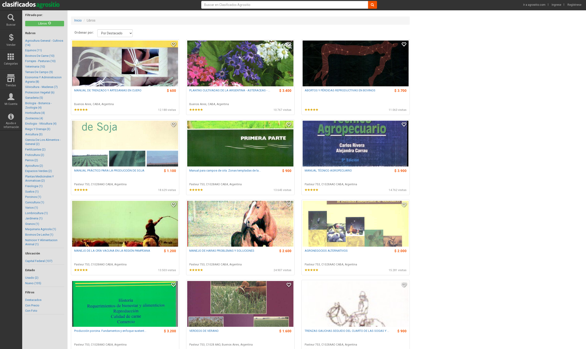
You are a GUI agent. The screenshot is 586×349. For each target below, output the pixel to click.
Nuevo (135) (33, 283)
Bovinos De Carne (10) (39, 55)
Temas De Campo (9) (39, 72)
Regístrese (574, 4)
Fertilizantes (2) (35, 149)
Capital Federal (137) (38, 261)
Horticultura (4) (35, 113)
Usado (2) (31, 277)
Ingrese (556, 4)
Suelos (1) (32, 191)
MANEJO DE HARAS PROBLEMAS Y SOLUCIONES (221, 250)
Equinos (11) (33, 50)
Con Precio (32, 305)
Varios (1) (31, 207)
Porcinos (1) (33, 197)
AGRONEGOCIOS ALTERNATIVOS (326, 250)
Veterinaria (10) (35, 66)
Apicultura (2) (34, 165)
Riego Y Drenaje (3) (37, 129)
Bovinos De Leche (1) (39, 234)
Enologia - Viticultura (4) (41, 123)
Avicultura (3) (34, 134)
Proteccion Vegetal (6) (39, 92)
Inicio (78, 20)
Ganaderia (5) (34, 97)
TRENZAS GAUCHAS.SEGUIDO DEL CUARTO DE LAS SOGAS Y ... (347, 331)
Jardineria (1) (34, 218)
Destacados (33, 300)
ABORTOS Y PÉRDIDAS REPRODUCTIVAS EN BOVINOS (340, 90)
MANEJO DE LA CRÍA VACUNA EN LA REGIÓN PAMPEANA (112, 250)
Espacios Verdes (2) (38, 171)
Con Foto (31, 310)
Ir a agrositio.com (534, 4)
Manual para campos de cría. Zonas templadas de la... (225, 170)
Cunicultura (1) (34, 202)
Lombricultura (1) (36, 213)
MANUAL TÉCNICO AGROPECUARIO (328, 170)
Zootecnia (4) (34, 118)
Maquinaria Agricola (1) (40, 229)
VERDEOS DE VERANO (204, 331)
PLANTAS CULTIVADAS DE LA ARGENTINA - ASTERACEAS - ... (229, 90)
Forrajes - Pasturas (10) (40, 61)
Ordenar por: (84, 32)
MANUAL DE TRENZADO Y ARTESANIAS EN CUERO (107, 90)
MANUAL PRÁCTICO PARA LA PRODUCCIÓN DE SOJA (109, 170)
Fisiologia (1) (34, 186)
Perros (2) (31, 160)
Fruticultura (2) (34, 155)
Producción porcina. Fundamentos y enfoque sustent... (110, 331)
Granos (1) (32, 224)
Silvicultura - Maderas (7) (41, 87)
